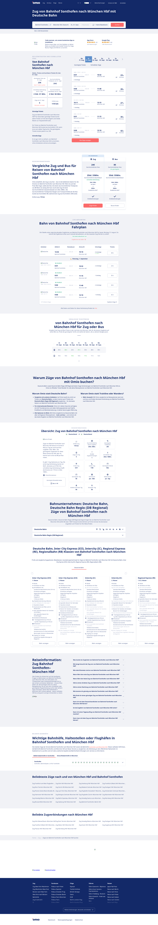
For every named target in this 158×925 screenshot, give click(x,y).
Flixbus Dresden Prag (58, 892)
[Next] (122, 59)
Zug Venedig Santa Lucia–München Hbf (91, 798)
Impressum (51, 920)
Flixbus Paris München (58, 897)
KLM (71, 897)
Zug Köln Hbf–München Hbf (64, 783)
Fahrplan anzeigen (39, 105)
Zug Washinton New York (41, 889)
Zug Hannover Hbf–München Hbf (42, 794)
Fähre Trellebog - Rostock (97, 894)
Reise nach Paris (112, 892)
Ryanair (72, 886)
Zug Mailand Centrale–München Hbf (90, 787)
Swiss (72, 894)
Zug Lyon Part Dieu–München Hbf (66, 791)
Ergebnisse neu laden (78, 239)
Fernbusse (54, 883)
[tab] (80, 65)
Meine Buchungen (100, 3)
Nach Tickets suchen (39, 85)
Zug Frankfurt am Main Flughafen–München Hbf (47, 783)
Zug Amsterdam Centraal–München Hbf (114, 791)
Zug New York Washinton (41, 886)
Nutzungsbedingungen (65, 920)
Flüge (54, 3)
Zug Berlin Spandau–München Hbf (66, 798)
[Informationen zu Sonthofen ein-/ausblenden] (123, 762)
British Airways (75, 892)
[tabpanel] (79, 609)
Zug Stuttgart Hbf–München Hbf (112, 787)
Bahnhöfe (36, 897)
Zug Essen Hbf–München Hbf (88, 825)
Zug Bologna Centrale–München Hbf (67, 794)
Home (34, 838)
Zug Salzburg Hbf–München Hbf (66, 802)
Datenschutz (79, 920)
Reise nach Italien (113, 897)
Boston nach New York (40, 892)
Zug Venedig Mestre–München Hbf (43, 798)
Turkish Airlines (75, 889)
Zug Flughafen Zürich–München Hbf (90, 794)
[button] (75, 25)
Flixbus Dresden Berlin (58, 894)
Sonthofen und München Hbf (98, 747)
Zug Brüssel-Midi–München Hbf (42, 802)
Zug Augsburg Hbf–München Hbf (112, 825)
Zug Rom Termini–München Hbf (42, 787)
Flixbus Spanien (56, 889)
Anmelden (123, 3)
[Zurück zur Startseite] (37, 3)
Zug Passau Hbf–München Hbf (41, 829)
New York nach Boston (40, 894)
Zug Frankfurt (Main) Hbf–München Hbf (114, 783)
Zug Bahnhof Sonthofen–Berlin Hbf (90, 802)
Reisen (109, 883)
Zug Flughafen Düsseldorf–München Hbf (91, 791)
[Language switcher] (87, 3)
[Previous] (54, 344)
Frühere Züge (46, 302)
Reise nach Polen (112, 894)
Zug (44, 3)
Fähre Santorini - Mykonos (97, 886)
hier (96, 308)
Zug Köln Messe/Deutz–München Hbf (44, 821)
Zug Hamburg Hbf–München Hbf (89, 783)
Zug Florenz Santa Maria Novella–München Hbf (47, 791)
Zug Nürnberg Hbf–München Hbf (112, 798)
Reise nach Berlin (112, 889)
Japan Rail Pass (112, 886)
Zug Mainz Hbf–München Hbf (65, 825)
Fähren (60, 3)
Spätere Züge (111, 302)
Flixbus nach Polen (57, 886)
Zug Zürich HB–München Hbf (65, 787)
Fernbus (49, 3)
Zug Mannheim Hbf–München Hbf (113, 794)
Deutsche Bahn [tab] (79, 568)
